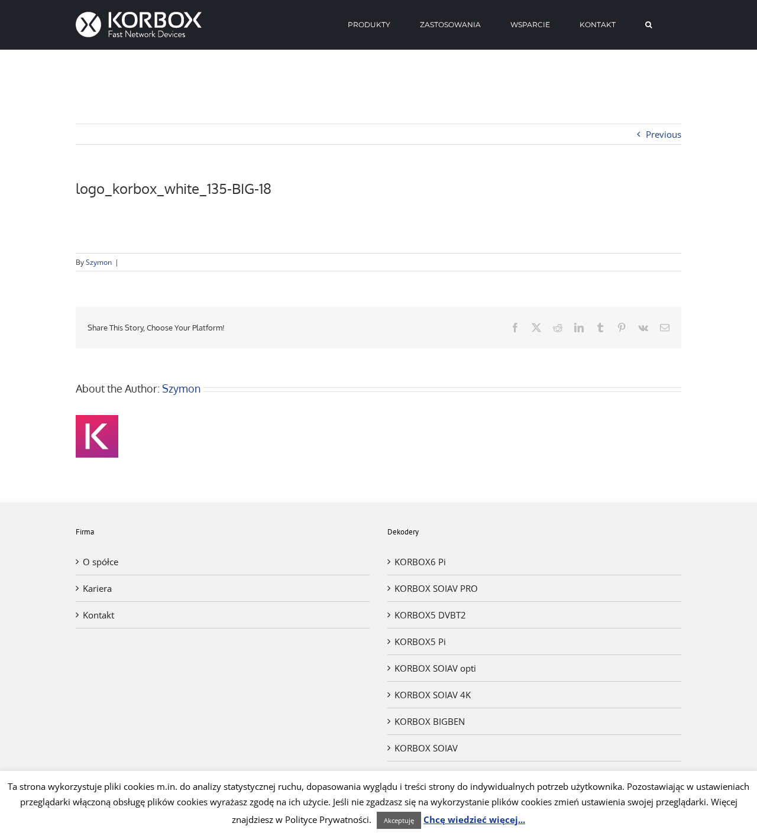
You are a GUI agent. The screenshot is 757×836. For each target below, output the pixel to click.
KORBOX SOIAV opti (435, 668)
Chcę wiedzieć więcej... (474, 819)
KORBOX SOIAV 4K (432, 695)
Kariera (97, 588)
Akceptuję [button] (399, 820)
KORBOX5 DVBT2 (430, 615)
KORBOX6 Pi (420, 562)
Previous (663, 134)
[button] (648, 25)
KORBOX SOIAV (426, 748)
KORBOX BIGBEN (429, 721)
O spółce (100, 562)
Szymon (99, 262)
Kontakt (98, 615)
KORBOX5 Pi (420, 641)
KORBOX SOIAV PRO (436, 588)
